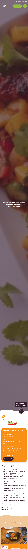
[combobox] (4, 547)
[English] (5, 547)
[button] (25, 6)
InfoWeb (24, 1)
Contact (17, 6)
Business (18, 1)
